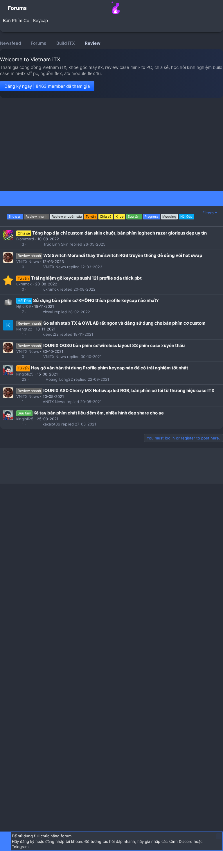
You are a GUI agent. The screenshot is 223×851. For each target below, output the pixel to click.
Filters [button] (208, 212)
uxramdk (24, 284)
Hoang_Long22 (59, 379)
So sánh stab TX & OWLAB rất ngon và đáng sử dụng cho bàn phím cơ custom (124, 323)
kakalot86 (51, 424)
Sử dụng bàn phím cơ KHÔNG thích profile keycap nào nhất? (96, 300)
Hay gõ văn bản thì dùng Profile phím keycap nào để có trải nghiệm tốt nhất (109, 368)
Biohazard (25, 239)
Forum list (111, 198)
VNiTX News (27, 261)
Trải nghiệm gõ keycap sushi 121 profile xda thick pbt (86, 278)
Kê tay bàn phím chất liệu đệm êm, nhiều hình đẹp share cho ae (98, 413)
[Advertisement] (111, 144)
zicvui (48, 312)
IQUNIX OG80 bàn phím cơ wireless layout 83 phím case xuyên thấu (114, 345)
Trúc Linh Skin (56, 244)
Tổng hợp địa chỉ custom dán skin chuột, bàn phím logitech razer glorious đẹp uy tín (119, 233)
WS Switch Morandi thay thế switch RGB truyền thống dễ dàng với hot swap (122, 255)
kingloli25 (24, 374)
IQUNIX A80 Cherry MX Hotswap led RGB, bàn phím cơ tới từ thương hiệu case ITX (129, 390)
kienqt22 (24, 329)
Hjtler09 (23, 306)
